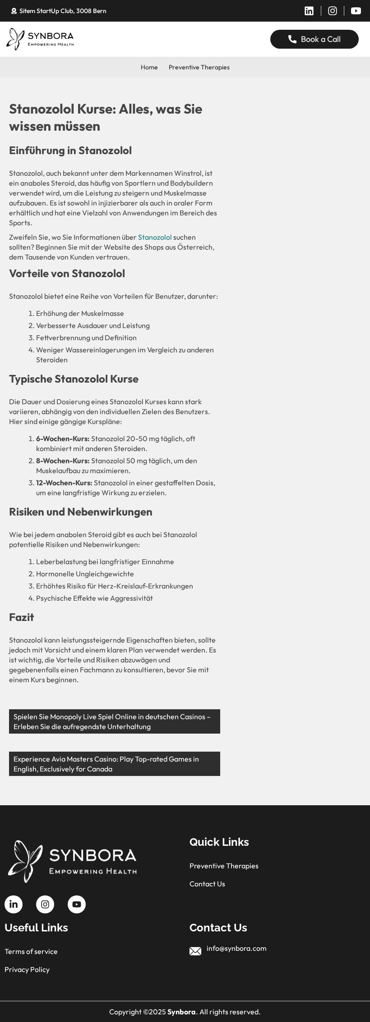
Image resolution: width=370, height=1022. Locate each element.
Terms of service (31, 951)
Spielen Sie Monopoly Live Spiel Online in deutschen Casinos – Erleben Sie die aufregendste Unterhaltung (112, 721)
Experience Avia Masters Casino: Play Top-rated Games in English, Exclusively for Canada (106, 763)
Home (149, 67)
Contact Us (207, 883)
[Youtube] (77, 904)
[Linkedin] (309, 11)
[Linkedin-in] (14, 904)
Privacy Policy (27, 969)
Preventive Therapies (199, 67)
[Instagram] (333, 11)
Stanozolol (155, 237)
